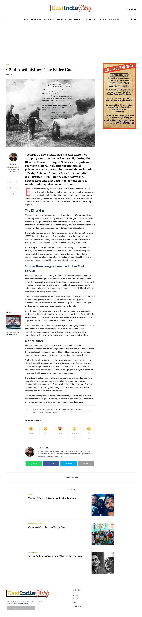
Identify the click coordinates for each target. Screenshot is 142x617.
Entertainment (32, 523)
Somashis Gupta (13, 164)
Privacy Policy (77, 606)
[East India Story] (71, 8)
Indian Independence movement (42, 411)
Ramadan (75, 411)
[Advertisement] (71, 39)
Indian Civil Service (76, 409)
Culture (30, 552)
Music (36, 552)
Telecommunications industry (42, 412)
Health (40, 523)
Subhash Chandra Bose (85, 411)
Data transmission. (47, 409)
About (75, 602)
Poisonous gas (66, 411)
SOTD (7, 64)
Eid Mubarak (65, 409)
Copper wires (37, 409)
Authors (75, 595)
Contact (75, 599)
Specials (30, 494)
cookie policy (23, 603)
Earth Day (58, 409)
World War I (56, 412)
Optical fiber (56, 411)
